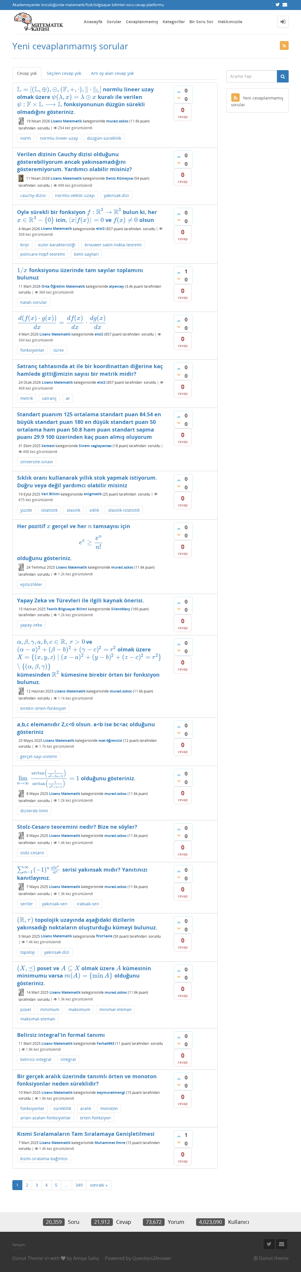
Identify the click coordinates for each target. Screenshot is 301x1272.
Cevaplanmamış (142, 21)
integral (68, 1059)
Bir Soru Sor (201, 21)
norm (25, 138)
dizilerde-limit (34, 810)
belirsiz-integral (35, 1059)
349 (79, 1185)
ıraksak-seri (88, 904)
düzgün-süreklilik (104, 138)
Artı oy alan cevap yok (112, 73)
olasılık (73, 510)
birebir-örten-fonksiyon (43, 708)
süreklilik (62, 1108)
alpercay (116, 286)
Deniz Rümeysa (119, 178)
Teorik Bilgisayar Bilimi (66, 608)
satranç (49, 398)
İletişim (18, 1244)
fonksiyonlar (32, 350)
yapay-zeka (31, 625)
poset (25, 1009)
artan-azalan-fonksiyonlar (45, 1118)
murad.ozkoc (117, 121)
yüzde (26, 510)
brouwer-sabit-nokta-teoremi (113, 244)
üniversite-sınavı (36, 461)
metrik (26, 398)
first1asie (104, 936)
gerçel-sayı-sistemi (38, 756)
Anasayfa (93, 21)
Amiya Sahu (86, 1258)
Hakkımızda (230, 21)
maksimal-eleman (37, 1019)
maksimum (79, 1009)
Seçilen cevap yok (64, 73)
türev (58, 350)
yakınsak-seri (55, 904)
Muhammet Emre (110, 1142)
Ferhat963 (105, 1043)
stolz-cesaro (32, 852)
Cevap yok (27, 73)
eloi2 (100, 228)
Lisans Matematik (66, 121)
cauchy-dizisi (33, 195)
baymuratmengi (111, 1092)
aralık (85, 1108)
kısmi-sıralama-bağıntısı (44, 1158)
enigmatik (93, 493)
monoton (109, 1108)
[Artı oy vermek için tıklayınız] (178, 92)
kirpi (24, 244)
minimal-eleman (115, 1009)
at (68, 398)
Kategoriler (174, 21)
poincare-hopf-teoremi (42, 254)
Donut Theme (27, 1258)
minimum (49, 1009)
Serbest (48, 445)
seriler (26, 904)
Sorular (114, 21)
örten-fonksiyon (95, 1118)
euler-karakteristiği (57, 244)
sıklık (94, 510)
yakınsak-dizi (116, 195)
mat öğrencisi (110, 740)
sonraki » (99, 1185)
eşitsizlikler (31, 584)
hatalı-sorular (33, 302)
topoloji (27, 952)
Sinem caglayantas (95, 445)
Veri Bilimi (50, 493)
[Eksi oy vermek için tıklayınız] (178, 98)
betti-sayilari (86, 254)
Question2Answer (152, 1258)
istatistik (49, 510)
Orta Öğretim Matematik (63, 286)
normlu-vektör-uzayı (75, 195)
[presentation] (59, 89)
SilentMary (120, 608)
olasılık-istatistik (124, 510)
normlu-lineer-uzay (59, 138)
